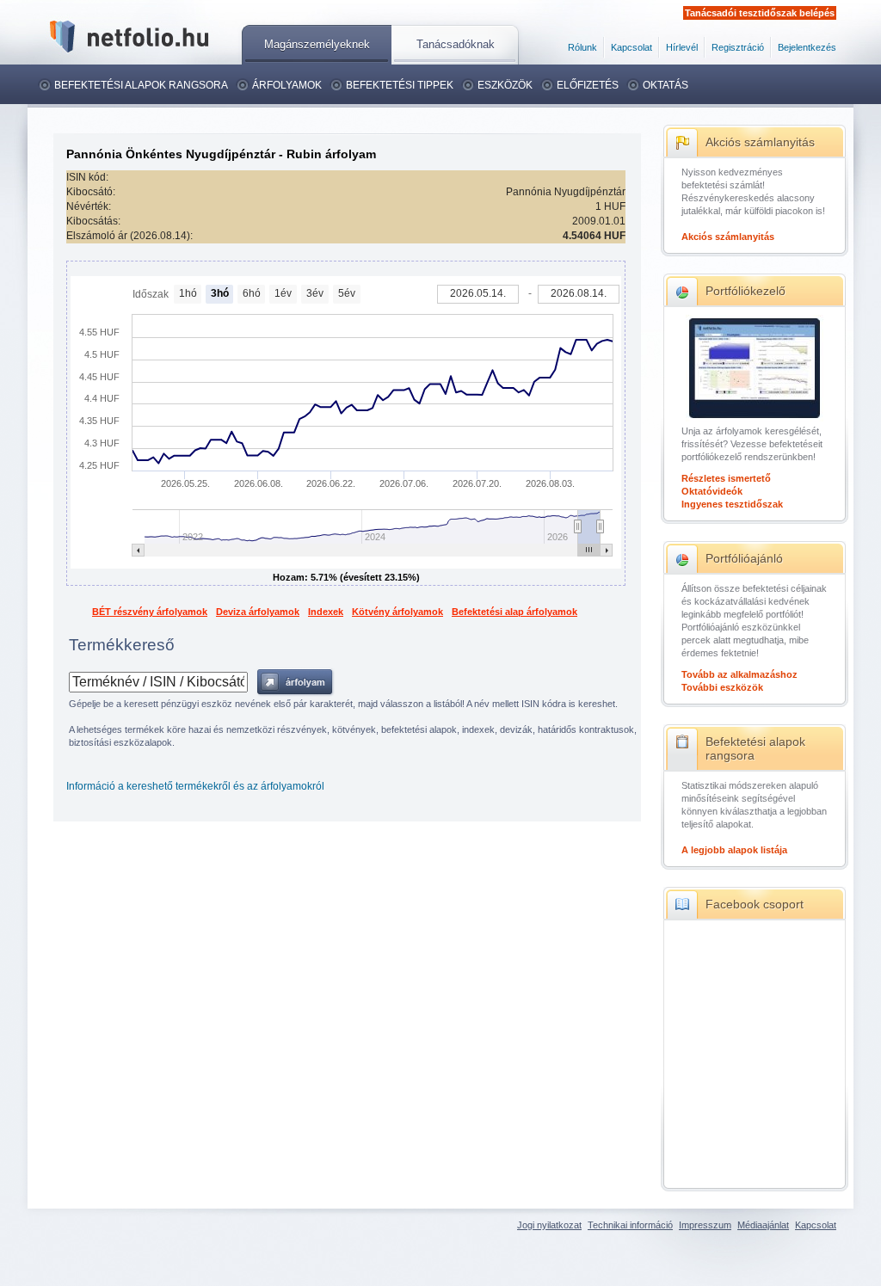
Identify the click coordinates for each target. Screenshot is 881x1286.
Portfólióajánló (744, 558)
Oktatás (665, 85)
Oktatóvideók (711, 491)
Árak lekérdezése (295, 683)
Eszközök (505, 85)
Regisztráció (738, 47)
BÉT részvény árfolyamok (149, 611)
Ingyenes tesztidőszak (732, 504)
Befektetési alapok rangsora (141, 85)
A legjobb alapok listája (734, 850)
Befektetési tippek (399, 85)
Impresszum (705, 1225)
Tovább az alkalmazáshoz (739, 674)
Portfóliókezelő (745, 291)
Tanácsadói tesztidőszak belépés (760, 13)
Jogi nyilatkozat (549, 1225)
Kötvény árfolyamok (397, 611)
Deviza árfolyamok (257, 611)
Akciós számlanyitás (760, 142)
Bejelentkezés (807, 47)
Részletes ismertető (726, 478)
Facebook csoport (754, 904)
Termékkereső (122, 645)
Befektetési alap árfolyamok (514, 611)
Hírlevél (682, 47)
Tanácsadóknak (455, 44)
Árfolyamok (287, 85)
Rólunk (582, 47)
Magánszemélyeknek (317, 44)
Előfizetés (588, 85)
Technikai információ (630, 1225)
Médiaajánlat (763, 1225)
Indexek (325, 611)
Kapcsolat (631, 47)
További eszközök (722, 687)
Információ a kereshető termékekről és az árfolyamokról (195, 786)
